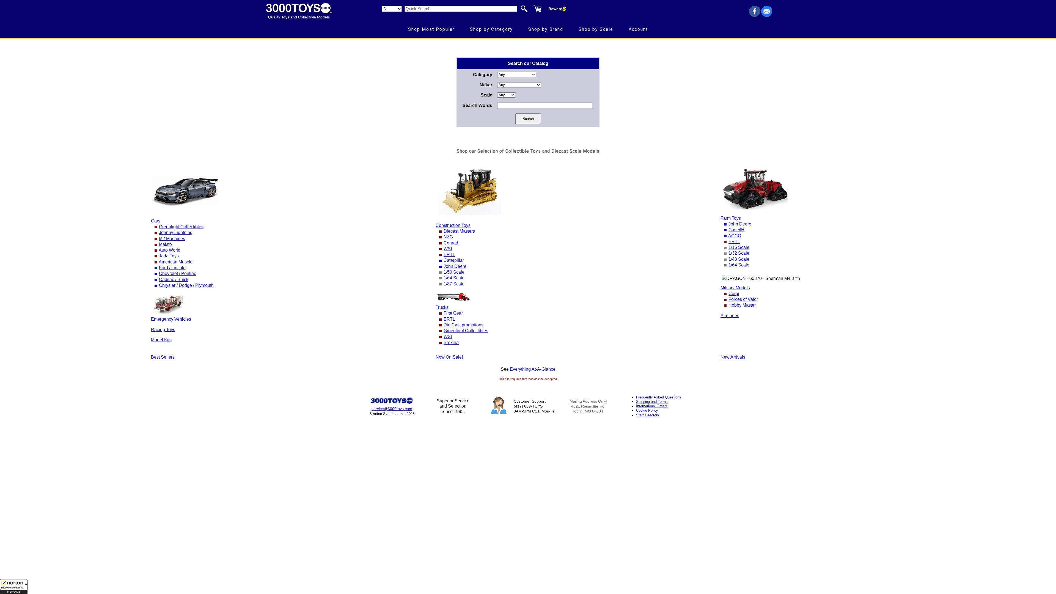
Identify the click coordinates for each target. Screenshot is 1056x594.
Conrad (451, 243)
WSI (448, 248)
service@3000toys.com (392, 408)
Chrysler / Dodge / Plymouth (186, 285)
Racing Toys (163, 329)
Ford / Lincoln (172, 267)
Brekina (451, 342)
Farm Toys (731, 218)
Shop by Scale (596, 29)
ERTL (449, 254)
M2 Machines (172, 238)
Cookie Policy (647, 410)
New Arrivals (733, 357)
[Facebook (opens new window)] (754, 15)
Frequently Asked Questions (658, 397)
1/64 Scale (454, 278)
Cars (155, 221)
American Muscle (176, 262)
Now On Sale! (449, 357)
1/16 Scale (738, 247)
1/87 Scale (454, 284)
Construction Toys (453, 225)
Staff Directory (647, 415)
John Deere (455, 266)
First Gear (453, 313)
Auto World (169, 250)
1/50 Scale (454, 272)
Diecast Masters (459, 231)
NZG (448, 237)
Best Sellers (163, 357)
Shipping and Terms (652, 402)
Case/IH (736, 229)
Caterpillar (454, 260)
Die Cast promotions (463, 325)
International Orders (651, 406)
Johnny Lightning (176, 232)
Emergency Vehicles (171, 319)
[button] (14, 586)
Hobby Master (742, 305)
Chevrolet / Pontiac (177, 273)
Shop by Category (491, 29)
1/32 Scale (738, 253)
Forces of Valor (743, 299)
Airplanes (730, 315)
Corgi (733, 293)
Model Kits (161, 339)
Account (638, 29)
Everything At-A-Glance (533, 369)
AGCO (734, 235)
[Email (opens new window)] (766, 15)
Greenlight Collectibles (181, 226)
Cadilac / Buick (173, 279)
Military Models (735, 287)
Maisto (165, 244)
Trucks (442, 307)
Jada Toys (169, 256)
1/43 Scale (738, 259)
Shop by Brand (545, 29)
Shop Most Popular (431, 29)
